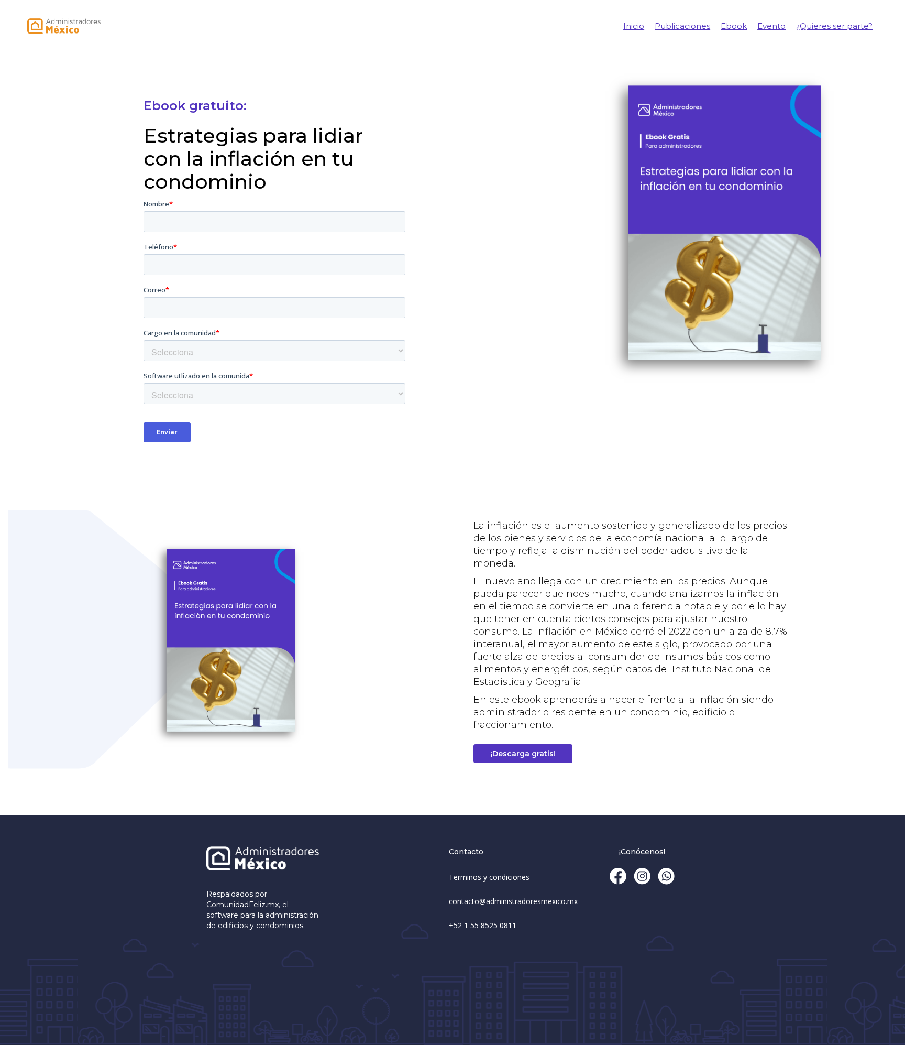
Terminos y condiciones (489, 877)
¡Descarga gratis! (523, 753)
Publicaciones (682, 26)
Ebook (734, 26)
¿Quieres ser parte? (834, 26)
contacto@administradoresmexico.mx (513, 901)
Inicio (633, 26)
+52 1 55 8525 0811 (482, 925)
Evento (771, 26)
